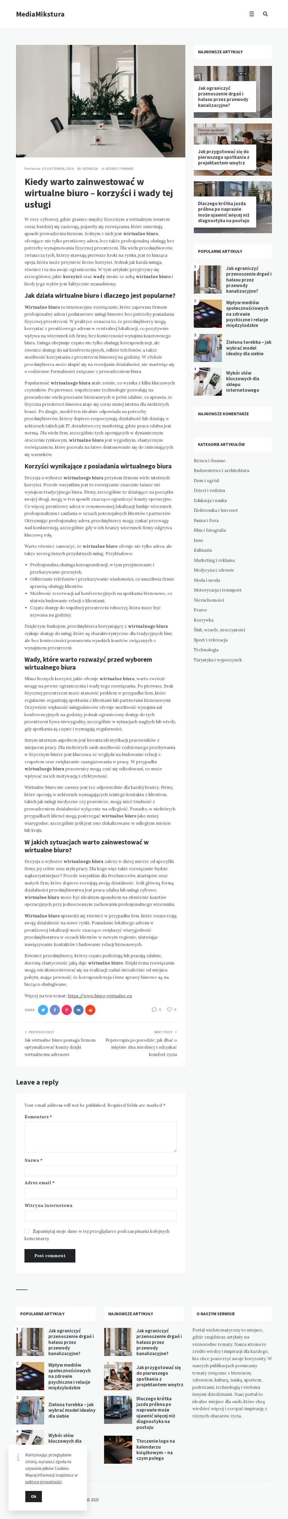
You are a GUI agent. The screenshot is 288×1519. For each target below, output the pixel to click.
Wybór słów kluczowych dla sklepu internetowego (242, 381)
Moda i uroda (207, 580)
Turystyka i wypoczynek (218, 660)
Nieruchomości (209, 600)
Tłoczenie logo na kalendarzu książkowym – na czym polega (155, 1449)
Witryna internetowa (48, 1205)
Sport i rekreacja (211, 640)
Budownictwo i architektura (221, 470)
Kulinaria (203, 550)
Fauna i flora (206, 520)
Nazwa (33, 1160)
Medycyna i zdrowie (214, 570)
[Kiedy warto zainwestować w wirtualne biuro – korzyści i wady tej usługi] (24, 142)
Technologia (206, 649)
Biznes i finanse (120, 168)
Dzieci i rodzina (209, 490)
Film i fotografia (210, 530)
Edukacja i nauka (210, 500)
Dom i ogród (206, 480)
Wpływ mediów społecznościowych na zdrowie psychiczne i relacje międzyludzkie (247, 314)
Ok (33, 1496)
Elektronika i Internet (216, 510)
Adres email (39, 1182)
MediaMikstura (40, 14)
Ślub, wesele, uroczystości (219, 630)
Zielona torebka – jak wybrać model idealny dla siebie (248, 348)
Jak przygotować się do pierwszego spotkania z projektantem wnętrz (223, 157)
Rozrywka (203, 620)
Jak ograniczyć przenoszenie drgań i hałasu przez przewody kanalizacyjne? (223, 96)
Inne (198, 540)
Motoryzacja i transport (218, 590)
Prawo (200, 610)
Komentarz (38, 1116)
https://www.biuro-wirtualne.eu (100, 995)
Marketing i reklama (214, 560)
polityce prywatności (43, 1481)
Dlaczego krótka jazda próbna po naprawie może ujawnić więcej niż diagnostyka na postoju (223, 212)
